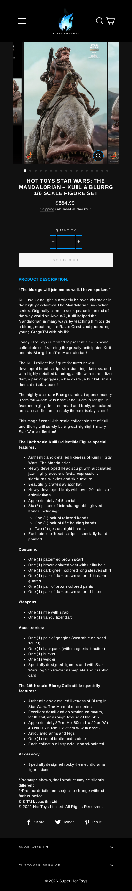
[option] (66, 103)
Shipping (47, 209)
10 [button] (72, 171)
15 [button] (97, 171)
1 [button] (25, 171)
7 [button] (56, 171)
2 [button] (31, 171)
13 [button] (87, 171)
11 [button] (77, 171)
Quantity (66, 230)
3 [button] (36, 171)
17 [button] (108, 171)
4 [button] (41, 171)
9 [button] (67, 171)
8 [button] (61, 171)
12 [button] (82, 171)
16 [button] (102, 171)
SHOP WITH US (34, 847)
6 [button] (51, 171)
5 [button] (46, 171)
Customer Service (40, 865)
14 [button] (92, 171)
